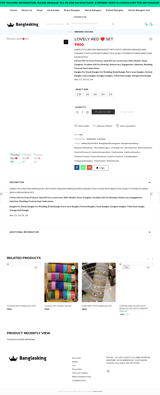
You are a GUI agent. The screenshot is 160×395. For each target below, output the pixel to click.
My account (76, 358)
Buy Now (128, 112)
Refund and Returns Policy (81, 377)
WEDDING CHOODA (83, 32)
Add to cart (104, 112)
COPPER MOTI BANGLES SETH (21, 306)
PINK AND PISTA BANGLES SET (97, 306)
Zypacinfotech (97, 391)
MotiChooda (113, 161)
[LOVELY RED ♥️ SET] (76, 167)
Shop (40, 10)
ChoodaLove (117, 148)
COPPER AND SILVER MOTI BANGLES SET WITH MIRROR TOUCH (133, 308)
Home (13, 10)
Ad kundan (53, 10)
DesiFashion (131, 148)
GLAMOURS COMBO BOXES (58, 306)
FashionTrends (82, 156)
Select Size (82, 89)
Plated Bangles (114, 10)
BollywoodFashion (83, 148)
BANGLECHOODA (90, 143)
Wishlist (75, 362)
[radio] (79, 94)
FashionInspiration (101, 152)
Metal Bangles (93, 10)
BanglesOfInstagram (109, 143)
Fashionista (117, 152)
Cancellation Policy (79, 380)
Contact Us (80, 17)
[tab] (80, 182)
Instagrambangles (83, 161)
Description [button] (17, 182)
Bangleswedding (129, 143)
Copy (102, 168)
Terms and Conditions (80, 373)
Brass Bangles (72, 10)
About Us (27, 10)
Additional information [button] (24, 232)
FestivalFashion (98, 156)
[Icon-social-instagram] (108, 371)
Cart (73, 365)
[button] (57, 24)
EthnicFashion (145, 148)
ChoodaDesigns (102, 148)
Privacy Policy (77, 369)
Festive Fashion (115, 156)
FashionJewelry (132, 152)
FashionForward (82, 152)
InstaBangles (131, 156)
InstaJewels (100, 161)
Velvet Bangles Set (139, 10)
